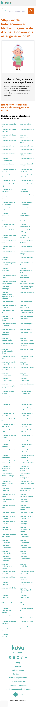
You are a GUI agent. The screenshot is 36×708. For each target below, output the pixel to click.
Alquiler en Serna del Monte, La (9, 495)
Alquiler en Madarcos (5, 334)
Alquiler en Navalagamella (7, 379)
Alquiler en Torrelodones (6, 528)
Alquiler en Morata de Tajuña (8, 368)
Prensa (18, 666)
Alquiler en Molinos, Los (8, 357)
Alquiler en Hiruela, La (8, 312)
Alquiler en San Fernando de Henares (7, 468)
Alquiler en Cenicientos (6, 220)
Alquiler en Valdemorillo (6, 552)
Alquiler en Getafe (8, 302)
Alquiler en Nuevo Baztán (8, 392)
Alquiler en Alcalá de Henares (9, 136)
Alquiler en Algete (8, 146)
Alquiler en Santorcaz (5, 490)
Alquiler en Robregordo (6, 456)
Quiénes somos (18, 670)
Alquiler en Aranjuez (8, 153)
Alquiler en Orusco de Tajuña (8, 398)
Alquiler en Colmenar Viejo (9, 242)
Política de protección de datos (18, 689)
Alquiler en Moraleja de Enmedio (9, 363)
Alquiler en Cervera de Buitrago (8, 225)
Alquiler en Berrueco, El (9, 176)
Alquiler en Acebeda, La (9, 125)
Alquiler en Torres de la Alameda (9, 536)
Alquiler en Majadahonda (7, 339)
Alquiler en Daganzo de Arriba (9, 264)
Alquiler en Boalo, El (8, 180)
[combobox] (15, 11)
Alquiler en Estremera (5, 269)
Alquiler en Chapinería (5, 258)
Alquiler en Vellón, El (8, 577)
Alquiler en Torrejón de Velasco (8, 523)
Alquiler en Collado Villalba (8, 247)
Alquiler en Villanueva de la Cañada (7, 603)
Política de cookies (18, 681)
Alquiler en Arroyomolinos (7, 159)
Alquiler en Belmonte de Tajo (9, 170)
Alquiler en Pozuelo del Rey (8, 431)
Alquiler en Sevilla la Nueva (8, 501)
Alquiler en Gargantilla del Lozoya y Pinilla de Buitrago (8, 295)
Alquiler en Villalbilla (9, 588)
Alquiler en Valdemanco (6, 547)
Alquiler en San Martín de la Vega (8, 475)
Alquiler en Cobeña (8, 230)
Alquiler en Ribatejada (6, 445)
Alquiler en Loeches (8, 329)
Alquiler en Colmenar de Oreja (9, 236)
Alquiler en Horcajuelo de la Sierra (7, 318)
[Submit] (6, 11)
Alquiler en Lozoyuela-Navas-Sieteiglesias (8, 629)
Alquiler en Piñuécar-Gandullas (9, 425)
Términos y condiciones (18, 685)
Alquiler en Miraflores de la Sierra (7, 351)
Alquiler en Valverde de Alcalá (9, 572)
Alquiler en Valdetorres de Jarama (7, 566)
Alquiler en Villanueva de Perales (6, 610)
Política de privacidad (18, 678)
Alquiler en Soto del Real (8, 506)
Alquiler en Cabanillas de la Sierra (7, 197)
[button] (18, 695)
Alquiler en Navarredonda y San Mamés (9, 386)
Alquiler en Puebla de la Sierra (9, 436)
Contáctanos (18, 674)
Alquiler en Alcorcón (9, 140)
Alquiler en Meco (7, 344)
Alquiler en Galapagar (5, 288)
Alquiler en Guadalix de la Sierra (9, 306)
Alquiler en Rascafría (9, 441)
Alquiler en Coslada (8, 252)
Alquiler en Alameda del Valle (9, 130)
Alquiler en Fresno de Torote (9, 277)
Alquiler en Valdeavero (6, 541)
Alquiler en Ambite (8, 149)
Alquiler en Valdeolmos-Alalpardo (6, 559)
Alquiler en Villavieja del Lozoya (9, 622)
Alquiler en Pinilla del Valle (9, 420)
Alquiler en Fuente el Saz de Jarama (9, 282)
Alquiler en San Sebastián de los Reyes (7, 483)
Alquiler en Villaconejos (6, 583)
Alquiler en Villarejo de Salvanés (8, 617)
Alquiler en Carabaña (5, 214)
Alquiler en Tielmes (8, 513)
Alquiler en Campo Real (8, 209)
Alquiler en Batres (8, 164)
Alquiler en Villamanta (5, 596)
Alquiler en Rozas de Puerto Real (9, 462)
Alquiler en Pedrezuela (6, 409)
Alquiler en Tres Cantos (7, 635)
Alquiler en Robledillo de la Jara (9, 451)
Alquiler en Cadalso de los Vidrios (8, 203)
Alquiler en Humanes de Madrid (9, 325)
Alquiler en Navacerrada (6, 374)
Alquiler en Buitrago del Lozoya (8, 190)
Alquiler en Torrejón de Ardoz (8, 517)
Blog (18, 663)
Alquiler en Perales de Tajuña (8, 414)
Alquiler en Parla (7, 404)
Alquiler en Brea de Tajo (8, 185)
